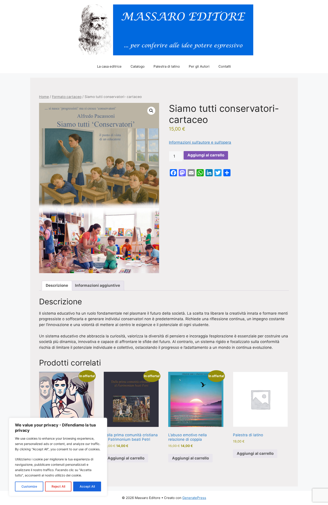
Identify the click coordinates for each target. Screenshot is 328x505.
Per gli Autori (199, 66)
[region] (58, 457)
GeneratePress (194, 498)
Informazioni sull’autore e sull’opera (200, 142)
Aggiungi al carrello (205, 155)
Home (44, 97)
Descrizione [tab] (57, 285)
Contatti (224, 66)
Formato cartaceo (66, 97)
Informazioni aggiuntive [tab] (97, 285)
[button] (151, 111)
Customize (29, 486)
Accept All (87, 486)
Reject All (58, 486)
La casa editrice (109, 66)
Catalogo (138, 66)
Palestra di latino (167, 66)
